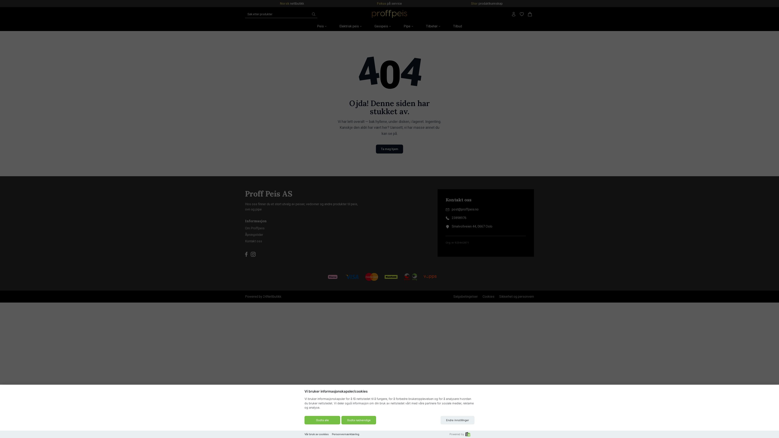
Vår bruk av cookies (316, 434)
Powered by (457, 434)
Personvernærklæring (345, 434)
